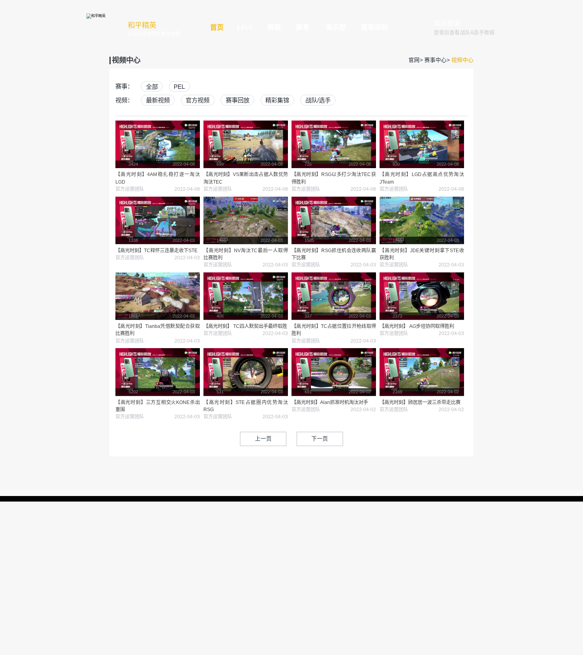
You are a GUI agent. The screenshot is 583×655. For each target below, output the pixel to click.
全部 (152, 86)
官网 (414, 60)
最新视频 (158, 100)
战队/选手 (318, 100)
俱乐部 (336, 27)
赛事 (302, 27)
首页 (217, 27)
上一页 (263, 439)
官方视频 (197, 100)
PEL (179, 86)
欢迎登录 (447, 23)
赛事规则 (374, 27)
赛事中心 (435, 60)
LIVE (245, 27)
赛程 (274, 27)
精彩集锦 (277, 100)
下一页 (319, 439)
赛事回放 (237, 100)
